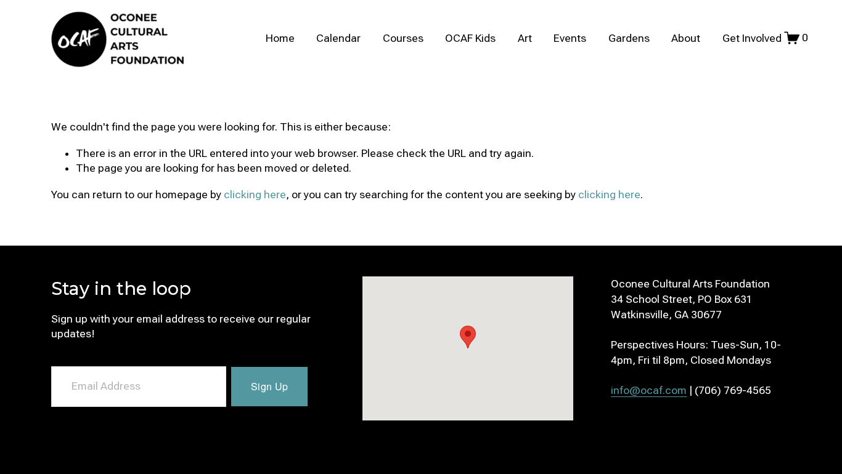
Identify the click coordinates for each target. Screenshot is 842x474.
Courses (403, 38)
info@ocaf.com (649, 390)
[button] (468, 337)
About (685, 38)
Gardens (629, 38)
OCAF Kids (470, 38)
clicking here (255, 194)
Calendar (338, 38)
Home (280, 38)
